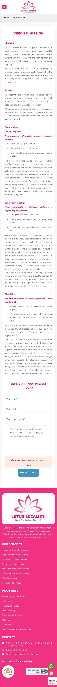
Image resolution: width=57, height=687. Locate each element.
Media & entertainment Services (16, 629)
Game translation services (13, 564)
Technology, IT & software (14, 596)
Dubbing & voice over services (15, 573)
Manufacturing (8, 610)
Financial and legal (10, 606)
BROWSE (43, 460)
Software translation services (15, 559)
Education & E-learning (12, 615)
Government (7, 624)
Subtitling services (10, 578)
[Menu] (4, 7)
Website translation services (15, 554)
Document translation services (15, 550)
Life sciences (8, 601)
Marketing (6, 620)
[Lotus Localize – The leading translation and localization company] (28, 7)
